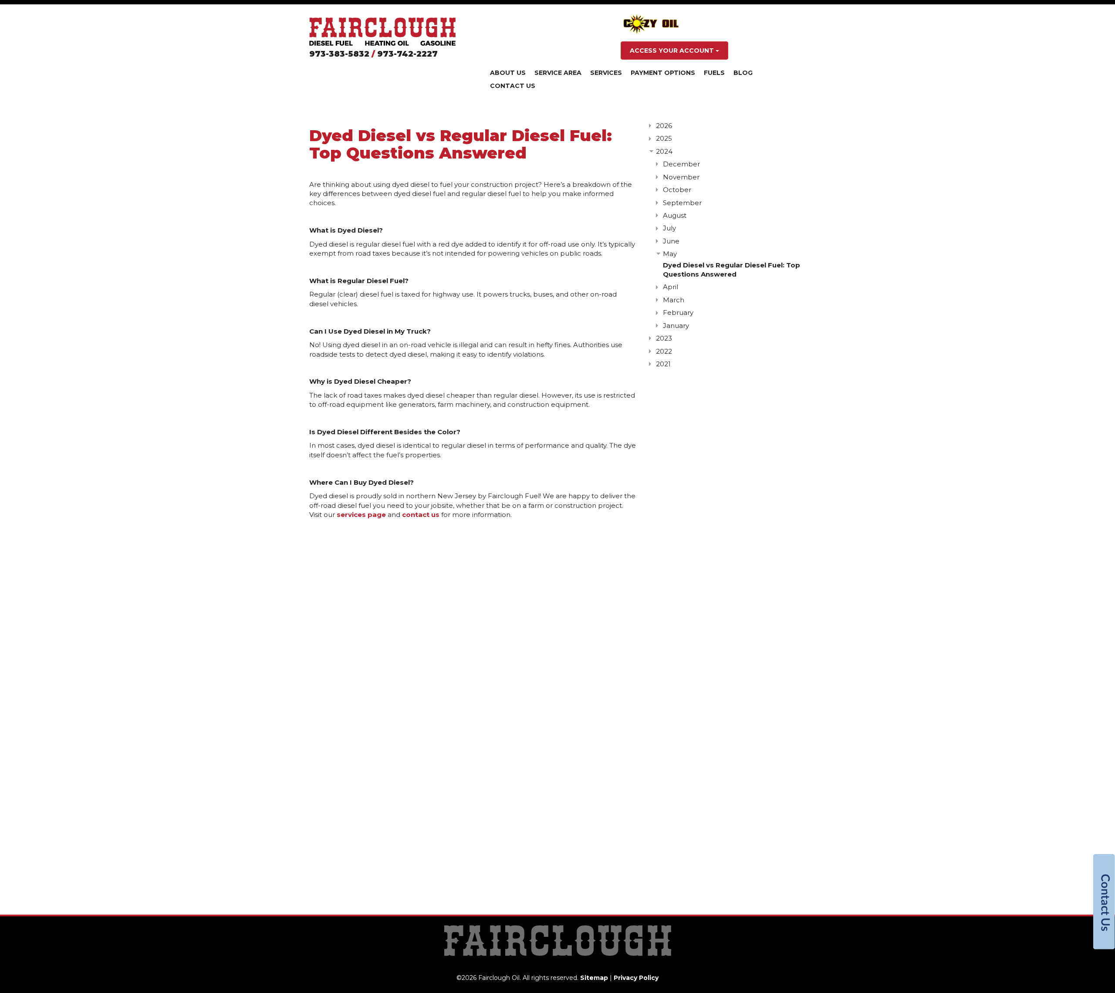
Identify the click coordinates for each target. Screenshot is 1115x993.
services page (361, 514)
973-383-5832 (339, 54)
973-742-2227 (407, 54)
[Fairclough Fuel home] (382, 31)
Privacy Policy (636, 978)
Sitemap (594, 978)
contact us (420, 514)
